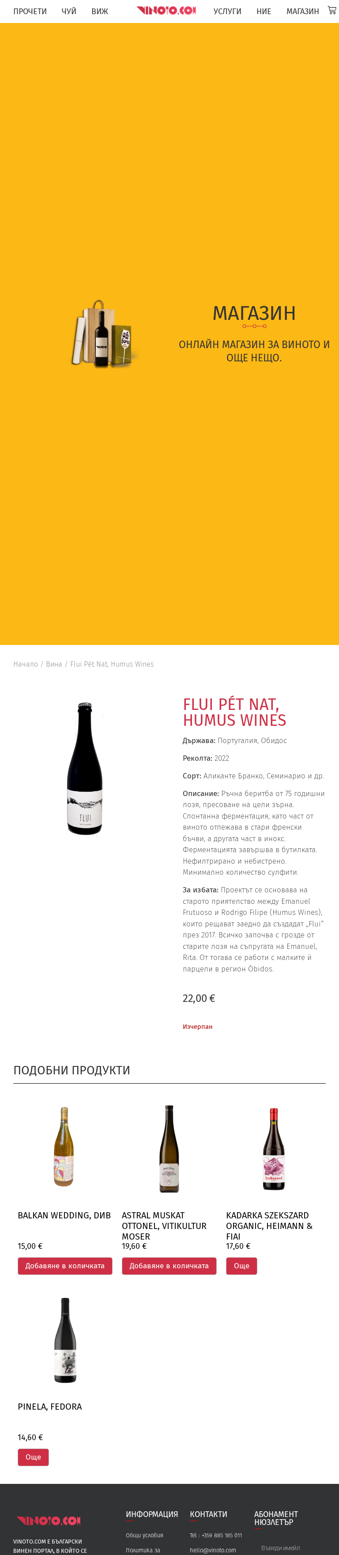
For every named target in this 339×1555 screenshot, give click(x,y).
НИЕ (263, 11)
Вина (54, 664)
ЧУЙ (69, 11)
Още (241, 1266)
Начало (25, 664)
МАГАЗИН (302, 11)
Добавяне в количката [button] (65, 1266)
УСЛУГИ (227, 11)
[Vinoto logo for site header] (166, 10)
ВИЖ (99, 11)
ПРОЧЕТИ (30, 11)
